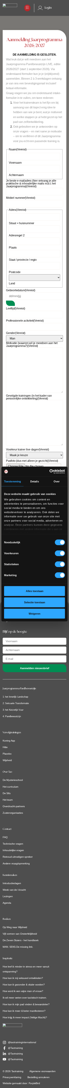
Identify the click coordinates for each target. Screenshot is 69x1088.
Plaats (13, 247)
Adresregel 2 (17, 235)
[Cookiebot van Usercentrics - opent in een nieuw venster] (49, 471)
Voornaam (15, 162)
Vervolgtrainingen (12, 732)
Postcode (14, 272)
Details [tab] (34, 481)
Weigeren (34, 613)
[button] (27, 8)
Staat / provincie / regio (23, 259)
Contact (7, 829)
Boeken (7, 919)
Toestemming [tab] (12, 481)
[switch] (60, 553)
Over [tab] (57, 481)
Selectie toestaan (34, 602)
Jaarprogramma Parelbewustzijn (19, 688)
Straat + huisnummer (21, 223)
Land (12, 283)
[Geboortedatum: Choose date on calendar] (10, 303)
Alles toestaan (34, 590)
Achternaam (16, 175)
